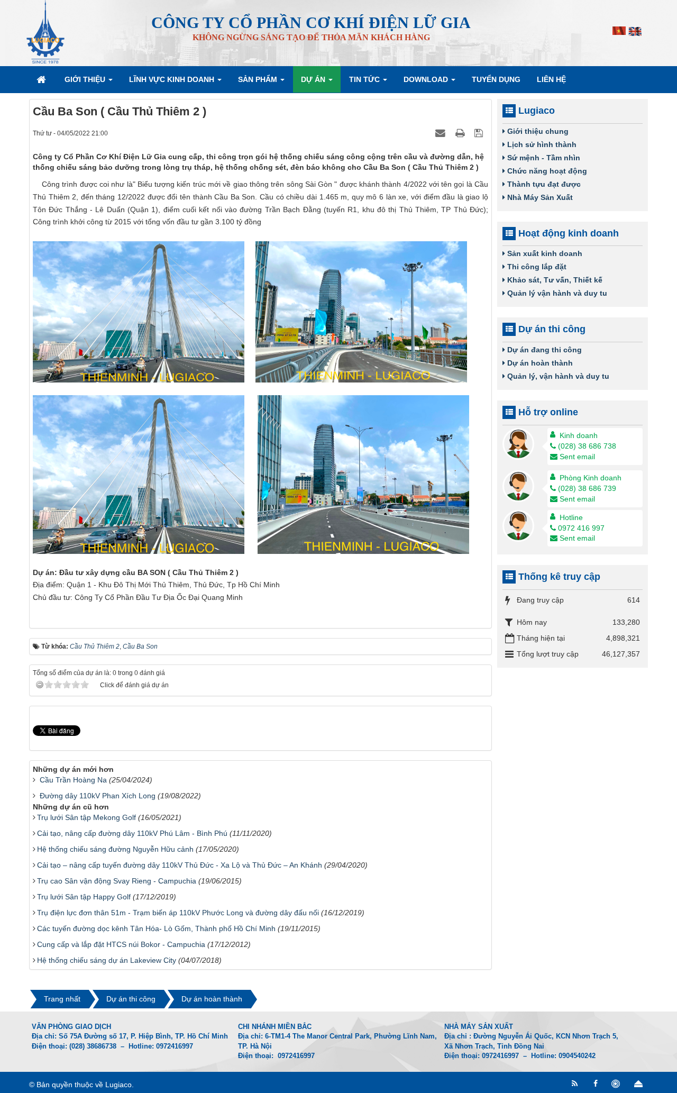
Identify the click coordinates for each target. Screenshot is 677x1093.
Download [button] (427, 79)
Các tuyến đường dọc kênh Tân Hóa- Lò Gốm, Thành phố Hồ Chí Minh (156, 928)
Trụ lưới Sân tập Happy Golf (84, 896)
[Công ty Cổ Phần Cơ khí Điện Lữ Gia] (45, 31)
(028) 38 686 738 (587, 446)
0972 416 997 (581, 528)
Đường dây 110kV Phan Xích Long (97, 795)
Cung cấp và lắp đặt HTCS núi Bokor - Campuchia (121, 944)
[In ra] (461, 133)
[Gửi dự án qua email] (441, 133)
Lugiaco (118, 1084)
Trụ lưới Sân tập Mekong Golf (86, 817)
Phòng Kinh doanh (590, 477)
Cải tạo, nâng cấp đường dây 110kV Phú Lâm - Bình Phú (132, 833)
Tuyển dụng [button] (496, 79)
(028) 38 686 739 (587, 488)
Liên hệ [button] (551, 79)
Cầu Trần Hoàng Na (73, 780)
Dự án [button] (314, 79)
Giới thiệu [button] (86, 79)
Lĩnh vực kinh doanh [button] (172, 79)
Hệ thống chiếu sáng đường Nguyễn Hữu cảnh (115, 849)
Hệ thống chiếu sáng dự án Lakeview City (106, 960)
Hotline (571, 517)
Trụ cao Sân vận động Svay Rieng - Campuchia (116, 881)
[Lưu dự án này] (480, 133)
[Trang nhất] (42, 79)
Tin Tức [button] (365, 79)
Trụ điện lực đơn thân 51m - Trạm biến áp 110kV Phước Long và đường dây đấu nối (178, 912)
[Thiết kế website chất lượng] (617, 1083)
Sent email (577, 456)
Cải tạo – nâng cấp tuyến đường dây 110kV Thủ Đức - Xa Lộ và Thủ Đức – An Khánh (179, 865)
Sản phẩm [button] (258, 79)
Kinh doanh (579, 435)
